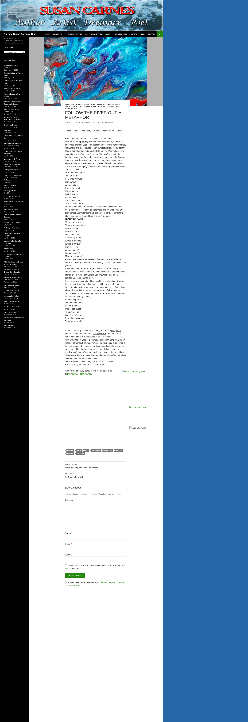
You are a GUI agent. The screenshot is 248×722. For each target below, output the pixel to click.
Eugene (70, 450)
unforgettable (114, 106)
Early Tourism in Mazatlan (13, 89)
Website (69, 555)
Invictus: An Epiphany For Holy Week (81, 466)
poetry (68, 106)
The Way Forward (10, 191)
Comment (70, 500)
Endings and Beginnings (12, 170)
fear (79, 450)
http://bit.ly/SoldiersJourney (79, 374)
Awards (108, 34)
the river (80, 453)
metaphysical (114, 104)
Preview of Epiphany (81, 106)
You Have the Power (11, 209)
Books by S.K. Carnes (74, 34)
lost (86, 450)
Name (68, 533)
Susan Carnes (89, 122)
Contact (151, 34)
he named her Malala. (11, 296)
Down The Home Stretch (12, 196)
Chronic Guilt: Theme (11, 291)
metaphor (96, 450)
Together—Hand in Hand (12, 307)
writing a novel (72, 108)
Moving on (107, 450)
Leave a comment (107, 122)
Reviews (134, 34)
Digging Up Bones (10, 125)
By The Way (8, 130)
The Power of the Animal (12, 164)
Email (68, 544)
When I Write (8, 249)
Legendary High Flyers (12, 159)
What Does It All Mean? (12, 301)
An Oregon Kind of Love (76, 475)
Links (143, 34)
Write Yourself (9, 325)
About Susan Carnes (94, 34)
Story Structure (98, 106)
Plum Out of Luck (10, 185)
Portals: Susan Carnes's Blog (20, 34)
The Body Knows (10, 312)
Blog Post (69, 104)
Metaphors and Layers (12, 222)
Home (47, 34)
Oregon (118, 450)
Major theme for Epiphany (95, 104)
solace (70, 453)
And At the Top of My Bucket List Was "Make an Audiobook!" (13, 177)
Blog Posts (57, 34)
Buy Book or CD (121, 34)
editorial (79, 104)
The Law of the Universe (12, 285)
